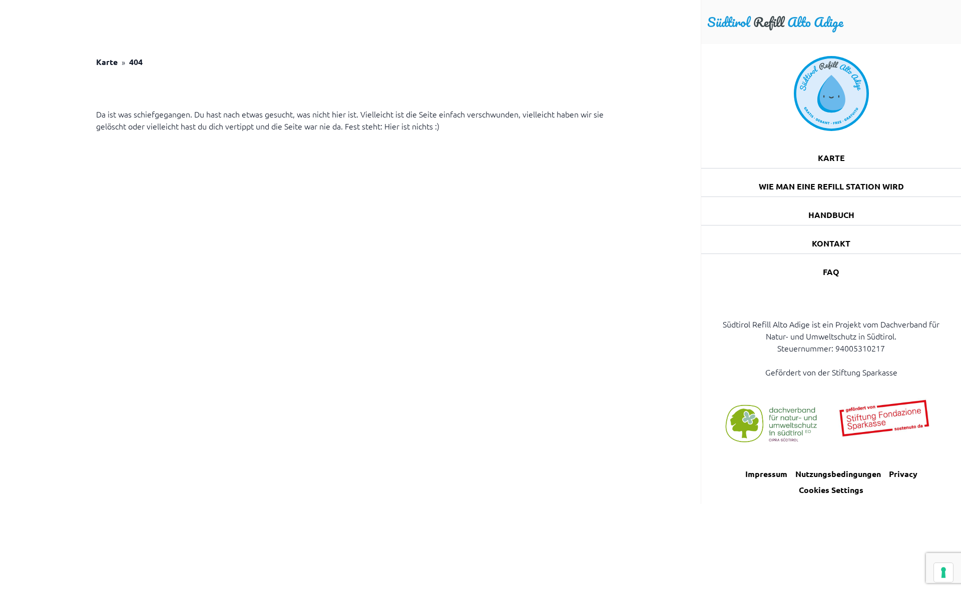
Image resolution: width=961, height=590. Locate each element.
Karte (107, 61)
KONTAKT (831, 243)
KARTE (831, 157)
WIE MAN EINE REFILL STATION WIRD (831, 186)
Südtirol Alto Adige (775, 22)
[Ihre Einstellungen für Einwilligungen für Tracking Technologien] (943, 572)
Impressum (766, 473)
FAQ (831, 271)
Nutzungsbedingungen (838, 473)
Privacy (903, 473)
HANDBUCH (831, 215)
